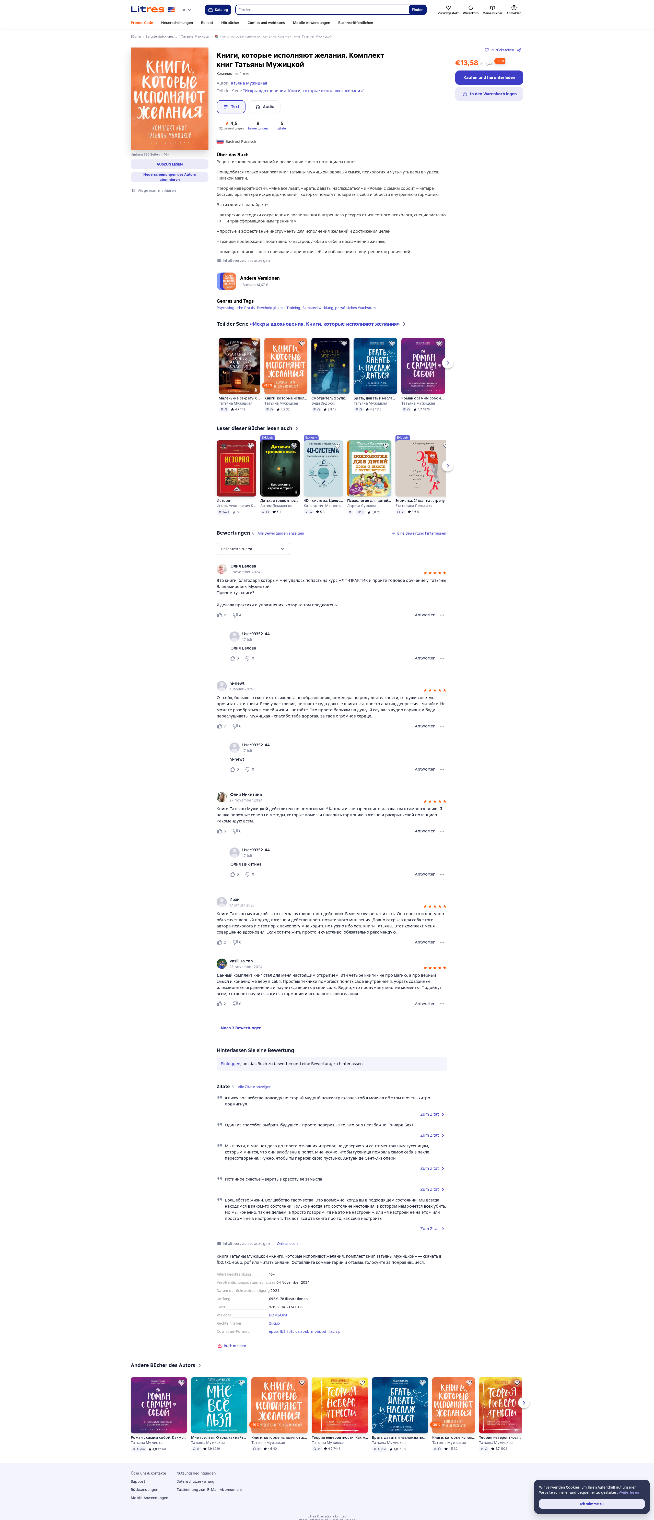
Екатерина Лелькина (413, 509)
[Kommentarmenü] (442, 662)
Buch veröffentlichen (355, 22)
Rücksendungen (144, 1493)
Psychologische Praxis (236, 311)
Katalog (221, 9)
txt (331, 1335)
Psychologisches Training (278, 311)
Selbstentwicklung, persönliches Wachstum (339, 311)
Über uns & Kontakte (148, 1477)
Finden (417, 9)
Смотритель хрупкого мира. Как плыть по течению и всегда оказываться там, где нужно (330, 402)
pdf (325, 1335)
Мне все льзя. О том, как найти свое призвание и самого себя (219, 1441)
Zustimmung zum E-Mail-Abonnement (209, 1493)
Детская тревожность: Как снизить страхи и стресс (280, 504)
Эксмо (274, 1327)
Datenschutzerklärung (196, 1485)
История (224, 504)
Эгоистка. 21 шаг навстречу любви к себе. (423, 504)
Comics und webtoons (266, 22)
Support (138, 1485)
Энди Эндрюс (323, 407)
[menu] (187, 10)
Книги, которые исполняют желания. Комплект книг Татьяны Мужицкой (285, 402)
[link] (324, 570)
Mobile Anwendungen (311, 22)
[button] (169, 164)
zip (338, 1335)
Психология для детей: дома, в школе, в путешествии (369, 504)
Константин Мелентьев (323, 509)
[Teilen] (520, 50)
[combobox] (322, 9)
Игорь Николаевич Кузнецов (236, 509)
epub (273, 1335)
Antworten (425, 618)
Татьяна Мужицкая (235, 407)
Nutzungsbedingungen (196, 1477)
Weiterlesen (629, 1492)
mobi (315, 1335)
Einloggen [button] (230, 1067)
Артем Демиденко (276, 509)
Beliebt (207, 22)
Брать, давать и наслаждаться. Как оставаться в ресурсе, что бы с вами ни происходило (375, 402)
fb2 (283, 1335)
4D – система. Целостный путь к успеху (323, 504)
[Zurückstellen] (254, 347)
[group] (332, 572)
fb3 (290, 1335)
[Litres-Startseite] (153, 9)
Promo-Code (142, 22)
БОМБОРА (278, 1319)
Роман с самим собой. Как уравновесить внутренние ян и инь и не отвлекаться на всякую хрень (423, 402)
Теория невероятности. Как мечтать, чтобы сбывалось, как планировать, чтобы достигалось (340, 1441)
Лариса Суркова (362, 509)
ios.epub (302, 1335)
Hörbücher (230, 22)
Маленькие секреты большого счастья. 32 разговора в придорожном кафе (239, 402)
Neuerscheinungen (177, 22)
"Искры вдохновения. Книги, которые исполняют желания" (303, 90)
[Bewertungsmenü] (442, 618)
